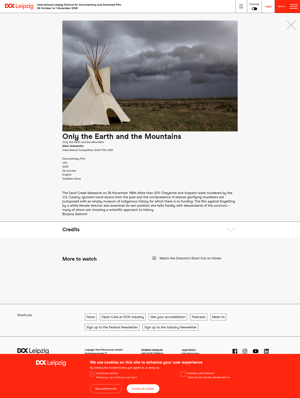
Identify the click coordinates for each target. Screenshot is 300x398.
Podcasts (198, 317)
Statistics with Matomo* (201, 373)
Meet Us (218, 317)
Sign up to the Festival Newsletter (112, 327)
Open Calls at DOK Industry (123, 317)
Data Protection (190, 353)
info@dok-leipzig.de (152, 349)
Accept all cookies (143, 388)
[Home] (16, 6)
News (91, 317)
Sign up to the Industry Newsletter (170, 327)
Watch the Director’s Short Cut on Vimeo (190, 258)
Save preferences (106, 388)
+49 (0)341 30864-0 (152, 353)
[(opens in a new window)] (234, 351)
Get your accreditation (167, 317)
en (241, 7)
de (241, 5)
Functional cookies (107, 373)
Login (268, 6)
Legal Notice (189, 349)
